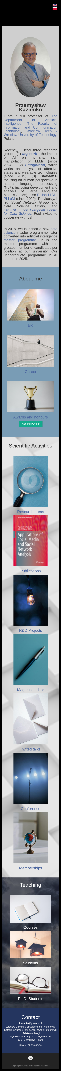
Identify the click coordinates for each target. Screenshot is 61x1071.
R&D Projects (30, 630)
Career (30, 371)
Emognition (35, 165)
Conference (30, 808)
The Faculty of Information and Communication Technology (30, 127)
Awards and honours (30, 417)
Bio (30, 325)
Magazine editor (30, 690)
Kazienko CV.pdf (30, 424)
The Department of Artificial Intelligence (30, 119)
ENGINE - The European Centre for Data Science (30, 211)
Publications (30, 571)
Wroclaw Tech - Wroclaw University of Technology (30, 133)
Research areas (30, 512)
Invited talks (31, 749)
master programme (20, 240)
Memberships (30, 868)
